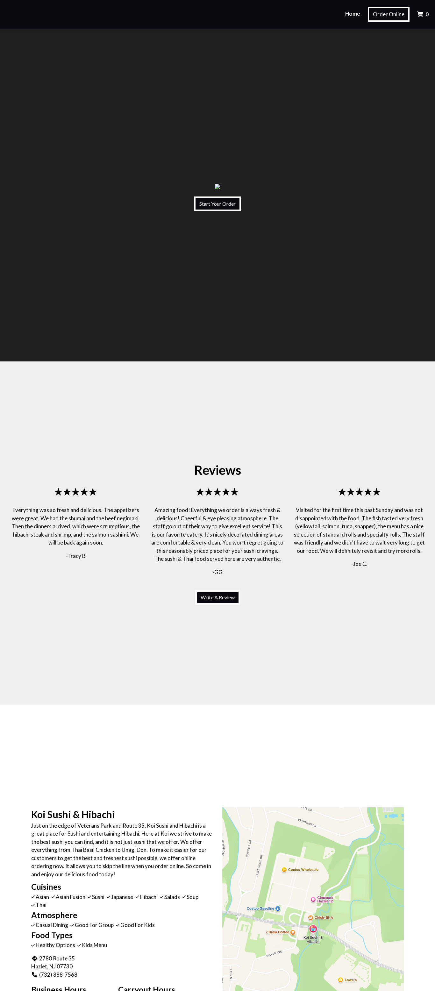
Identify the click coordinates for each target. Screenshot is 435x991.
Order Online (388, 14)
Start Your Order (217, 204)
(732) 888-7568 (58, 974)
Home (352, 13)
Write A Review (218, 597)
